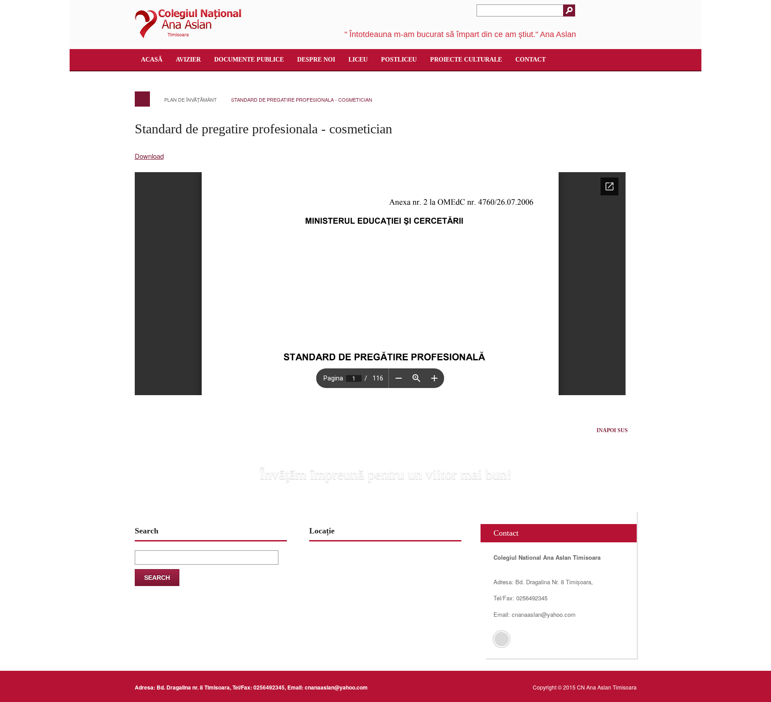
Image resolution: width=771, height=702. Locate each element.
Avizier (188, 59)
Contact (530, 59)
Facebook (501, 639)
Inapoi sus (612, 430)
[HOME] (142, 99)
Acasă (151, 59)
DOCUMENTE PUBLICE (249, 59)
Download (149, 156)
